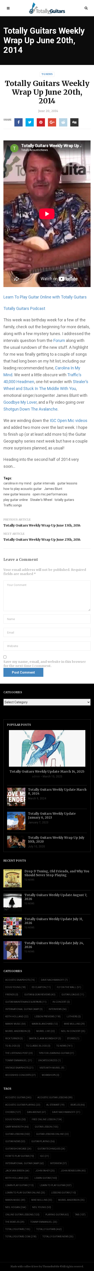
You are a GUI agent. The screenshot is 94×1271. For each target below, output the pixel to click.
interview (58, 1163)
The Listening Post (19, 1053)
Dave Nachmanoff (54, 980)
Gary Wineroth (17, 1127)
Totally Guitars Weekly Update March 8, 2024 (57, 791)
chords (13, 1112)
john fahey (45, 1170)
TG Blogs (12, 1046)
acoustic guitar (18, 1097)
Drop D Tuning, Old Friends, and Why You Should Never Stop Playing (56, 873)
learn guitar (45, 1178)
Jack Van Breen (17, 1170)
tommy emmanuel (43, 1222)
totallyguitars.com (21, 1236)
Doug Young (15, 987)
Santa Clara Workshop (45, 1038)
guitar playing (43, 1141)
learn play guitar (19, 1185)
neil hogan (15, 1207)
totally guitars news (57, 1236)
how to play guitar (19, 1156)
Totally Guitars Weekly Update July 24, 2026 (54, 945)
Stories (73, 1038)
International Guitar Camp (24, 1009)
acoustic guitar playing (22, 1105)
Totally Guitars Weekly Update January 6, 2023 (52, 816)
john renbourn (73, 1170)
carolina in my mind (17, 483)
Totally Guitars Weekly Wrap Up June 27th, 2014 (42, 539)
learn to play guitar (56, 1185)
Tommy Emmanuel (18, 1060)
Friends (11, 994)
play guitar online (15, 500)
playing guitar (57, 1214)
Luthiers (74, 1016)
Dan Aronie (36, 1112)
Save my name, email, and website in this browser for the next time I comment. (44, 664)
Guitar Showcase (18, 1148)
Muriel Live (45, 1031)
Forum (59, 340)
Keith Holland (17, 1016)
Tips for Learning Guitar (56, 1053)
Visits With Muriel (51, 1068)
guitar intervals (44, 483)
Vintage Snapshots (19, 1068)
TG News (47, 74)
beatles (77, 1105)
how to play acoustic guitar (22, 489)
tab (80, 1214)
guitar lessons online (52, 1134)
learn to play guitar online (25, 1192)
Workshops (50, 1075)
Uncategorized (49, 1060)
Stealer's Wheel (41, 500)
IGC (44, 1156)
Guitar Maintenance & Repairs (26, 1002)
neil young (41, 1207)
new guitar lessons (16, 494)
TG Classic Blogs (38, 1046)
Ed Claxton (41, 987)
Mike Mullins (74, 1024)
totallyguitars (17, 1229)
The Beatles (14, 1222)
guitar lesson (46, 1127)
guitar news (15, 1141)
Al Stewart (55, 1105)
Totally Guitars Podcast (24, 308)
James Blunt (53, 489)
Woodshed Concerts (20, 1075)
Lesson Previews (47, 1016)
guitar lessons (67, 483)
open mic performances (50, 494)
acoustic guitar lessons (55, 1097)
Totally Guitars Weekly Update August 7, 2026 (55, 897)
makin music (15, 1200)
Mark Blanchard (45, 1024)
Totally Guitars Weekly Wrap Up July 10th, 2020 (56, 840)
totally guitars (64, 500)
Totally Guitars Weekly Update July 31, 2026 (53, 921)
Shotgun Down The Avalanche (30, 409)
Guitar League (72, 994)
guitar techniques (51, 1148)
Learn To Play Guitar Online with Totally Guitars (45, 297)
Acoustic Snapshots (20, 980)
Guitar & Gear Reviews (39, 994)
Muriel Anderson (17, 1031)
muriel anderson (71, 1200)
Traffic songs (12, 505)
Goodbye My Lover (20, 402)
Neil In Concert (73, 1031)
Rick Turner (14, 1038)
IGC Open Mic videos (68, 420)
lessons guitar (63, 1192)
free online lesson (47, 1119)
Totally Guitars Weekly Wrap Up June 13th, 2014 (42, 525)
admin (36, 776)
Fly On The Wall (69, 987)
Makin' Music (15, 1024)
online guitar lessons (22, 1214)
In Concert (61, 1002)
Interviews (58, 1009)
